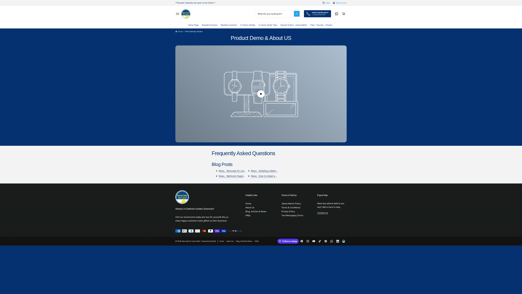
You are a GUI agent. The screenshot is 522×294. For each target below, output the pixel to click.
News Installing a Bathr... (264, 170)
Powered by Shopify (208, 241)
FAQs (248, 215)
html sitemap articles (194, 31)
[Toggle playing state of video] (261, 94)
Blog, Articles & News (256, 211)
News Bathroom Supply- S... (234, 176)
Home (180, 31)
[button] (177, 13)
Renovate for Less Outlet (191, 241)
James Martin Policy (291, 203)
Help (328, 3)
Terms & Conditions (290, 207)
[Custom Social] (344, 241)
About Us (250, 207)
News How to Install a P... (264, 176)
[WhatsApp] (336, 13)
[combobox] (277, 13)
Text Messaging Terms (292, 215)
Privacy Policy (288, 211)
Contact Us (322, 213)
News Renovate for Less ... (233, 170)
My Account (341, 3)
